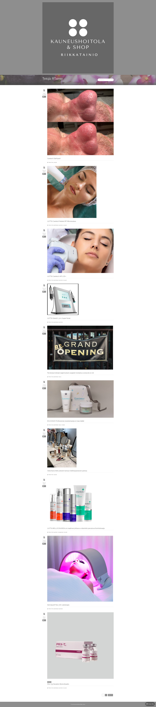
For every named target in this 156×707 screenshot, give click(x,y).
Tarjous (60, 376)
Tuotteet (63, 424)
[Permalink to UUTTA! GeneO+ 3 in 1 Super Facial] (80, 299)
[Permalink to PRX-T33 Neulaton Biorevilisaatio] (80, 645)
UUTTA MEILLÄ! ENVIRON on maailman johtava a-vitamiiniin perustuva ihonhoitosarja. (76, 528)
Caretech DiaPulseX (54, 158)
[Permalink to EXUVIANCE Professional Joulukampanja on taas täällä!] (80, 399)
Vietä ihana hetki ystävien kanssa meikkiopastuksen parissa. (67, 471)
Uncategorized (60, 532)
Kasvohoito (61, 225)
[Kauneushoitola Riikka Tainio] (78, 73)
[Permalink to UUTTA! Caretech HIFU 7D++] (80, 251)
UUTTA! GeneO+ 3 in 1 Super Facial (58, 318)
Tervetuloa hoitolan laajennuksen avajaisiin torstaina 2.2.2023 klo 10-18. (70, 373)
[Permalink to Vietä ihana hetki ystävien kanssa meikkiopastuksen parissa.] (80, 447)
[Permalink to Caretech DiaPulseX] (80, 122)
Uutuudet (55, 162)
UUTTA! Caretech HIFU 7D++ (56, 276)
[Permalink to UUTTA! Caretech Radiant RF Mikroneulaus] (80, 192)
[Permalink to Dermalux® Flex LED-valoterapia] (80, 569)
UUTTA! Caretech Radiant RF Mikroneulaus (61, 221)
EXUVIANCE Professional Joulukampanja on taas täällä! (65, 421)
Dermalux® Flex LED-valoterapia (58, 605)
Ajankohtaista (55, 225)
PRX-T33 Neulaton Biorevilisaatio (58, 684)
